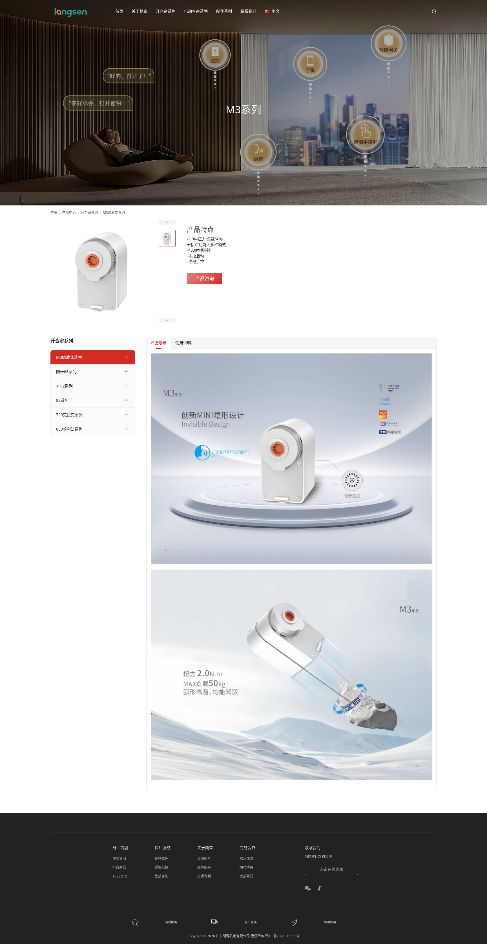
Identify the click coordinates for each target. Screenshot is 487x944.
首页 (119, 11)
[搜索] (434, 11)
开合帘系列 (166, 11)
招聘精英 (246, 867)
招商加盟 (246, 858)
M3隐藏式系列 (69, 357)
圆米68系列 (66, 371)
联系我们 (248, 11)
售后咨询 (161, 876)
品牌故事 (204, 867)
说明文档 (161, 867)
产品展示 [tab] (159, 342)
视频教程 (161, 858)
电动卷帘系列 (196, 11)
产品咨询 (204, 278)
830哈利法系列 (69, 429)
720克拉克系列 (69, 414)
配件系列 (224, 11)
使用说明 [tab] (183, 342)
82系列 (62, 400)
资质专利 (204, 876)
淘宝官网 (119, 858)
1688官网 (119, 876)
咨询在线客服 (331, 869)
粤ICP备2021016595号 (282, 936)
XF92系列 (64, 386)
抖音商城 (119, 867)
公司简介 (204, 858)
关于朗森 (139, 11)
